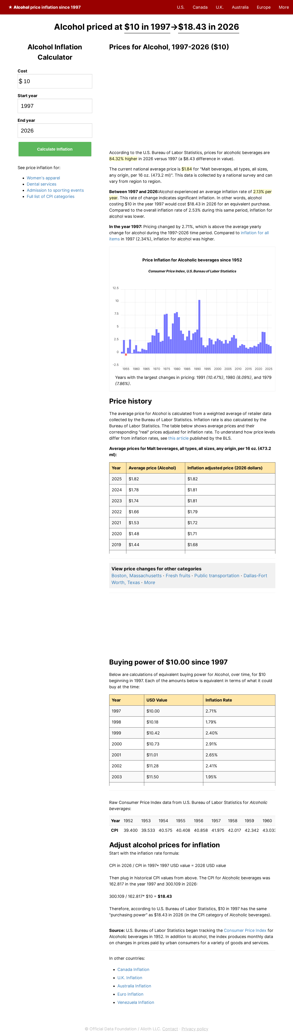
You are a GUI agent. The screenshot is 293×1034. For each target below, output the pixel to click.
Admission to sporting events (55, 190)
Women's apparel (43, 177)
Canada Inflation (133, 969)
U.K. (220, 7)
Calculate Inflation (55, 149)
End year (26, 120)
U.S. (180, 7)
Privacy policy (195, 1028)
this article (178, 438)
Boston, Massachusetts (136, 575)
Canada (200, 7)
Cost (22, 71)
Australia (240, 7)
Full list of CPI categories (50, 196)
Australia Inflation (134, 985)
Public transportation (216, 575)
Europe (264, 7)
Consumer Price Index (245, 930)
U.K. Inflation (129, 977)
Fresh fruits (178, 575)
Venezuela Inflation (135, 1002)
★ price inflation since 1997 (44, 7)
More (284, 7)
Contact (170, 1028)
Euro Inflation (130, 994)
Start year (27, 95)
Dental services (41, 184)
